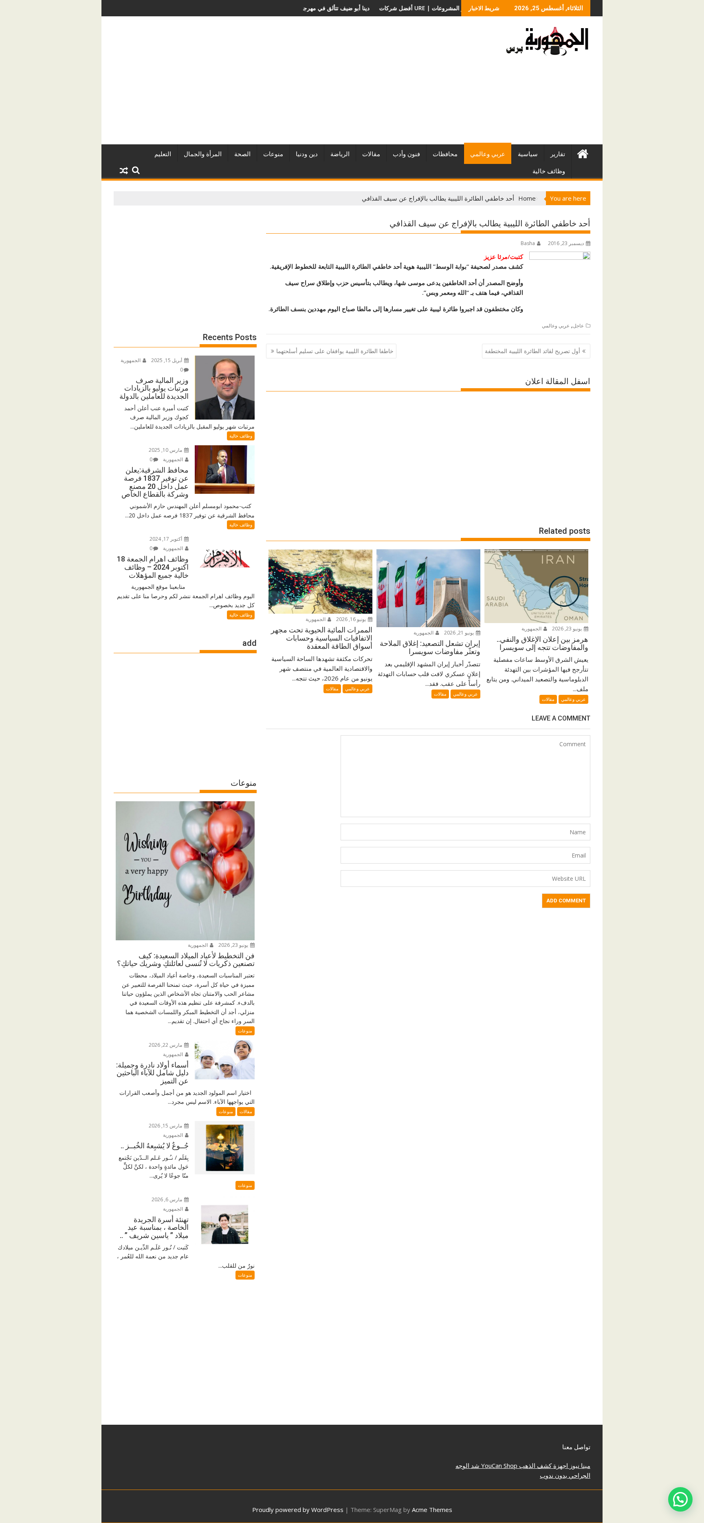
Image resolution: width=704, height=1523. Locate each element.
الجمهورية (532, 628)
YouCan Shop (498, 1465)
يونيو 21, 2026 (459, 632)
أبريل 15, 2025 (167, 360)
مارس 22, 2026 (166, 1044)
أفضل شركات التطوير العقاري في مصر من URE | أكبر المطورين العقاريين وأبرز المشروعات (366, 8)
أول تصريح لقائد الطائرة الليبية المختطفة (532, 351)
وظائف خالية (548, 171)
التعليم (162, 154)
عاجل (578, 325)
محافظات (445, 154)
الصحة (242, 154)
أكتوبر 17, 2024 (166, 538)
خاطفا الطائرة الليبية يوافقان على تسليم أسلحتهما (335, 351)
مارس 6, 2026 (167, 1199)
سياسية (528, 154)
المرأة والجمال (203, 154)
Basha (528, 243)
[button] (680, 1499)
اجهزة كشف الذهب (542, 1465)
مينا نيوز (579, 1465)
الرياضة (340, 154)
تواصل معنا (576, 1447)
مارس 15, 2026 (166, 1125)
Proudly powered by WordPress (297, 1509)
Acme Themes (432, 1509)
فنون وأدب (406, 154)
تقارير (557, 154)
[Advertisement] (276, 84)
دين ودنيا (307, 154)
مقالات (371, 154)
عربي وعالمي (487, 154)
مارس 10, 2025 (166, 450)
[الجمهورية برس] (582, 152)
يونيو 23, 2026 (567, 628)
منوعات (273, 154)
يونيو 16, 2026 (351, 619)
